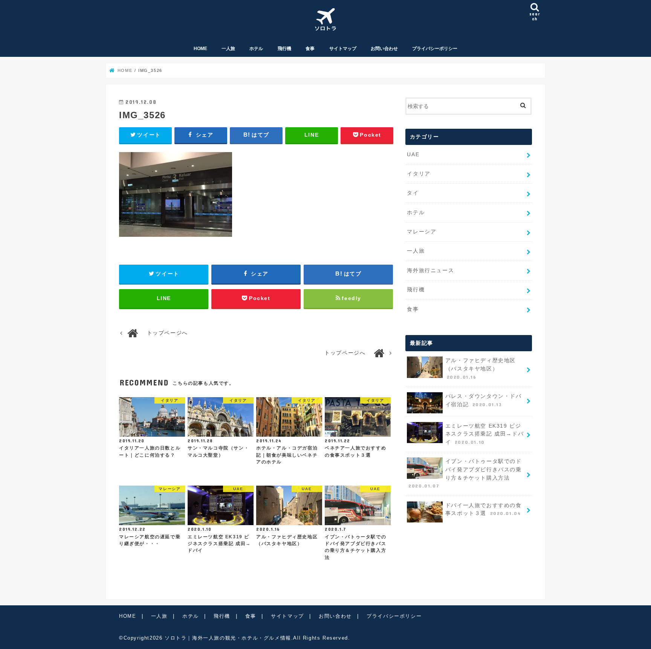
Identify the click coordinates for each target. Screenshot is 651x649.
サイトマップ (342, 48)
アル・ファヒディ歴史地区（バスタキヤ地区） (480, 368)
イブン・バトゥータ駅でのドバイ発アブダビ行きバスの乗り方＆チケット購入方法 (464, 473)
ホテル (256, 48)
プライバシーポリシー (434, 48)
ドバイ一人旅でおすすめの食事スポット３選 (483, 509)
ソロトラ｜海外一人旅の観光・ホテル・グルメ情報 (228, 638)
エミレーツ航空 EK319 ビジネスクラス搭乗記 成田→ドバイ (484, 434)
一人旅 (228, 48)
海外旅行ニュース (430, 270)
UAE (413, 154)
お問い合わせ (384, 48)
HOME (200, 48)
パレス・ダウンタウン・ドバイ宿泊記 (483, 400)
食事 (310, 48)
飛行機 (284, 48)
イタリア (418, 174)
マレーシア (421, 232)
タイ (413, 193)
